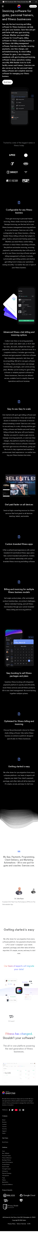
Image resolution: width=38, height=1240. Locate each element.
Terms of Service (21, 1224)
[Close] (36, 2)
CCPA (28, 1224)
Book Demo (33, 6)
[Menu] (3, 6)
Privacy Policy (11, 1224)
